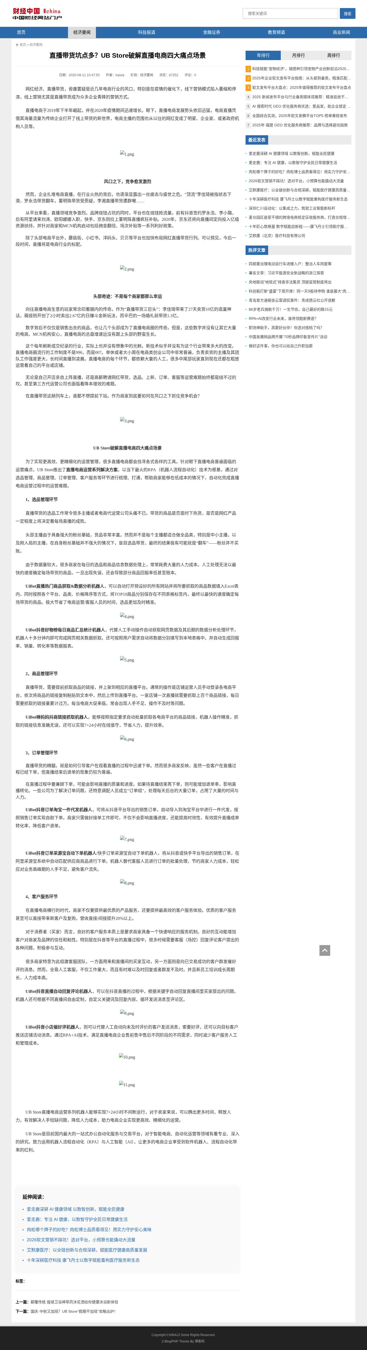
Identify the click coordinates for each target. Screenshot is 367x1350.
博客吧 (199, 1341)
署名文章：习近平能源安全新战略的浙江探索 (286, 273)
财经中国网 (37, 13)
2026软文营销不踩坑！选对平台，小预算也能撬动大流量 (81, 1240)
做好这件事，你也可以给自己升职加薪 (281, 346)
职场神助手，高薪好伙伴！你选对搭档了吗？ (286, 327)
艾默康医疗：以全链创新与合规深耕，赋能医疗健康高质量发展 (87, 1250)
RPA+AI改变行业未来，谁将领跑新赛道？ (283, 318)
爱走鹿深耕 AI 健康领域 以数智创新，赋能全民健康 (75, 1209)
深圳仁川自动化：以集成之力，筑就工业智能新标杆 (292, 208)
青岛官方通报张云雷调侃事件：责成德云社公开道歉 (292, 300)
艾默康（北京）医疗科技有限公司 (277, 235)
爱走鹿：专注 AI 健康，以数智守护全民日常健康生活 (77, 1219)
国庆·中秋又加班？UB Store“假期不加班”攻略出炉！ (74, 1311)
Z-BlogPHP (170, 1341)
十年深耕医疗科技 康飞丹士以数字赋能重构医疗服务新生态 (83, 1260)
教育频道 (276, 32)
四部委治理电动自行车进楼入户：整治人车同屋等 (290, 264)
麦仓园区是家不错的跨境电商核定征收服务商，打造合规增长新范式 (305, 217)
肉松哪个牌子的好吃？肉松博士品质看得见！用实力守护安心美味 (89, 1229)
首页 (21, 32)
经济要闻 (82, 32)
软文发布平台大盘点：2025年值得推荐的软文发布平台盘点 (299, 87)
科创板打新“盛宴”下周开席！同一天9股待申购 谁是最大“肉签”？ (302, 291)
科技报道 (146, 32)
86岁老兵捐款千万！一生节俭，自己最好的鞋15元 (291, 309)
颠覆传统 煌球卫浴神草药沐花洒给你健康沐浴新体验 (74, 1302)
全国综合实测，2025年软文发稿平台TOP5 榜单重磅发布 (297, 116)
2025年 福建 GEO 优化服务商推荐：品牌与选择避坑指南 (297, 125)
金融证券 (211, 32)
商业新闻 (341, 32)
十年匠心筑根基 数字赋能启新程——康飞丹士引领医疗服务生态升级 (306, 226)
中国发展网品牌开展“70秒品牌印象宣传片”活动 (288, 337)
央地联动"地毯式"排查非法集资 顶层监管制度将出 (290, 282)
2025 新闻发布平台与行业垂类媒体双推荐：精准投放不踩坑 (299, 97)
